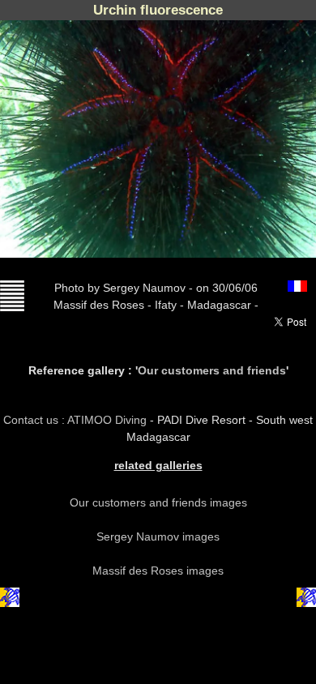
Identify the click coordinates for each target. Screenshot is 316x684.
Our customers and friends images (158, 502)
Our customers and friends (212, 370)
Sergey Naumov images (158, 536)
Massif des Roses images (158, 570)
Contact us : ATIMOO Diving (76, 419)
